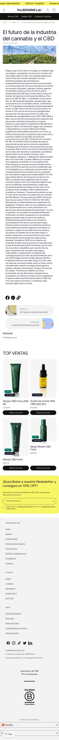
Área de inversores (12, 633)
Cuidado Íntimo (11, 593)
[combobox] (29, 725)
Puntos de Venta (11, 539)
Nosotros (8, 534)
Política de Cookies (12, 623)
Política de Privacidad (25, 506)
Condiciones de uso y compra (16, 628)
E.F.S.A (30, 167)
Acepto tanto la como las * (30, 507)
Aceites (8, 579)
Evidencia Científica (43, 16)
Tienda (7, 529)
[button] (4, 10)
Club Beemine (10, 558)
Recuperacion (10, 588)
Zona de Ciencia (11, 548)
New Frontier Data (13, 200)
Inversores (9, 563)
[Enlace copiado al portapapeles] (18, 298)
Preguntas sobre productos (15, 544)
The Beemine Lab (10, 337)
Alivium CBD (13, 16)
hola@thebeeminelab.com (14, 650)
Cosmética (9, 583)
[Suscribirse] (53, 501)
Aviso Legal (9, 618)
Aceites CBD (26, 16)
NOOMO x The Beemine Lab (15, 553)
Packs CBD (9, 598)
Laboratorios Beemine (32, 719)
